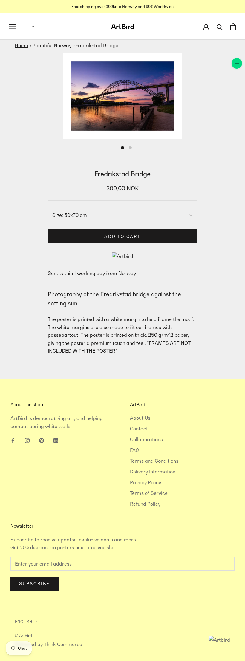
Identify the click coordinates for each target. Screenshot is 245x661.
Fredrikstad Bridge (96, 45)
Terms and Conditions (154, 461)
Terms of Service (149, 493)
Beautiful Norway (51, 45)
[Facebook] (12, 440)
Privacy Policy (145, 482)
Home (21, 45)
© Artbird (23, 635)
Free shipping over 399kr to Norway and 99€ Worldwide (122, 6)
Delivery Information (152, 472)
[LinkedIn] (55, 440)
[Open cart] (233, 26)
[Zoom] (237, 63)
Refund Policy (145, 504)
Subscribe (34, 583)
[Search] (220, 27)
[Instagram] (27, 440)
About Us (140, 418)
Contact (139, 429)
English (23, 621)
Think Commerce (63, 644)
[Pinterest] (41, 440)
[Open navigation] (12, 27)
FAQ (134, 450)
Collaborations (146, 439)
